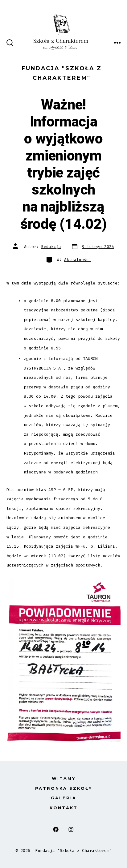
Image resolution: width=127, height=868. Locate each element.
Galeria (63, 798)
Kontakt (64, 808)
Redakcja (51, 246)
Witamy (64, 778)
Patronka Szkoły (63, 788)
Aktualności (77, 259)
